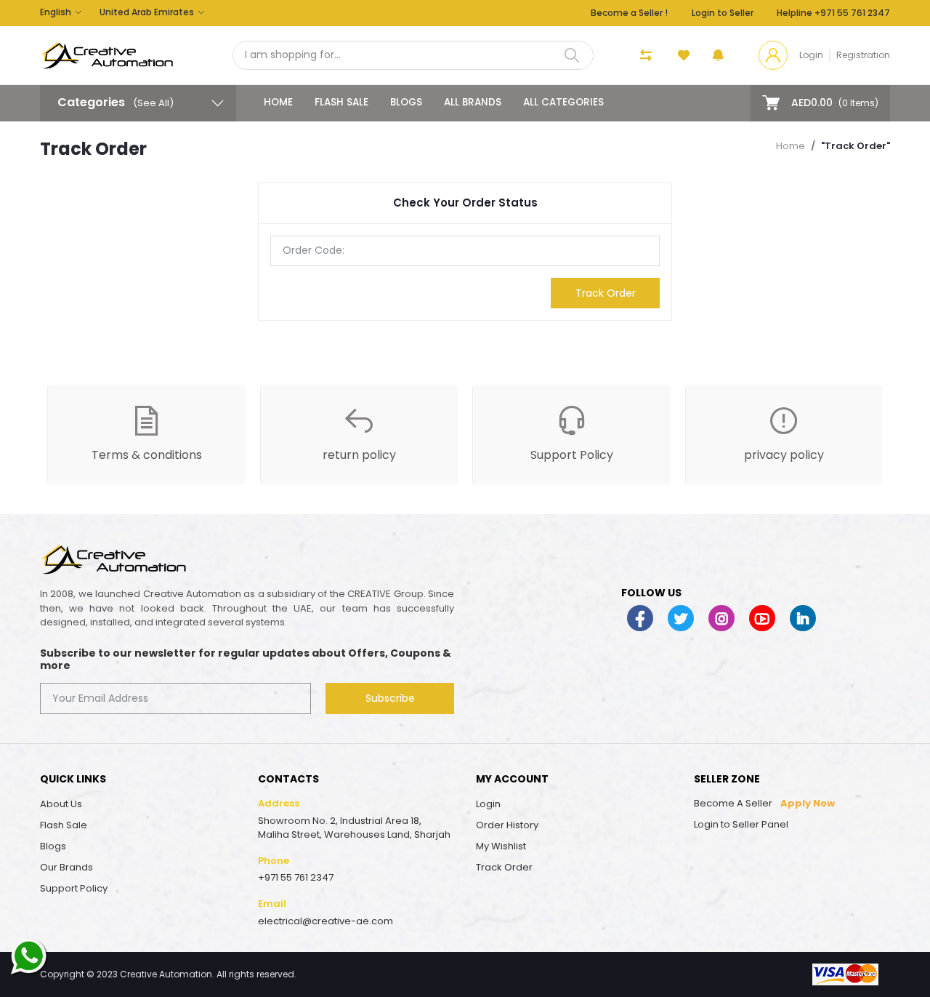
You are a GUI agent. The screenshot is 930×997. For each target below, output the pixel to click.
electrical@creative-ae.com (325, 921)
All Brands (472, 102)
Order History (507, 825)
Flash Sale (341, 102)
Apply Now (807, 803)
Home (278, 102)
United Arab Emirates (147, 12)
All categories (563, 102)
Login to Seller (722, 13)
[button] (718, 55)
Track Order (605, 293)
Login (811, 55)
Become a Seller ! (629, 13)
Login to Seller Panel (741, 824)
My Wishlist (501, 846)
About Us (61, 804)
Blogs (406, 102)
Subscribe (390, 698)
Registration (863, 55)
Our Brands (66, 867)
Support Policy (74, 888)
